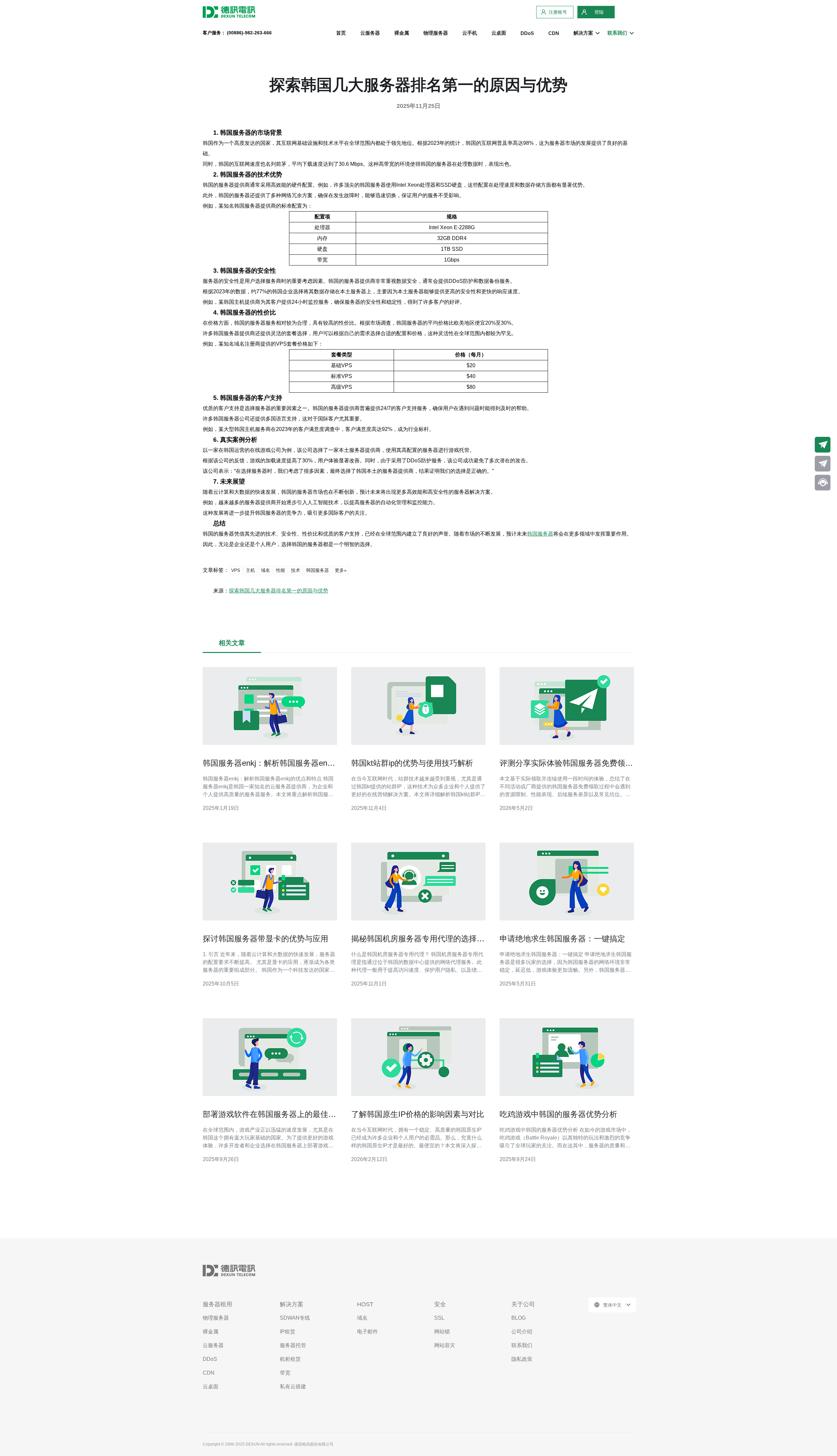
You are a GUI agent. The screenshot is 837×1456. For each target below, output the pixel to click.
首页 (341, 33)
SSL (439, 1318)
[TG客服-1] (822, 445)
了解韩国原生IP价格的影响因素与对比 (417, 1114)
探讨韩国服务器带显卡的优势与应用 (265, 938)
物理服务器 (435, 33)
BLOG (518, 1318)
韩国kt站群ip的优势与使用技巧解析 (412, 763)
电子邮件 (367, 1331)
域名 (265, 570)
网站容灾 (444, 1345)
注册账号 (558, 12)
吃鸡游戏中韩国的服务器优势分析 (558, 1114)
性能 (280, 570)
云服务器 (370, 33)
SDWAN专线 (295, 1318)
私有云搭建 (293, 1386)
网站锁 (442, 1331)
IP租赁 (287, 1331)
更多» (341, 570)
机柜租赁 (290, 1359)
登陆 (599, 12)
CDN (553, 33)
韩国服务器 (540, 534)
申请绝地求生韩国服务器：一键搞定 (562, 938)
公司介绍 (521, 1331)
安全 (440, 1304)
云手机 (469, 33)
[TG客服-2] (822, 463)
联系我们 (521, 1345)
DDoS (527, 33)
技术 (295, 570)
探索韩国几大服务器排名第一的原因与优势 (278, 590)
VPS (235, 570)
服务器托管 (293, 1345)
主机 (250, 570)
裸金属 (401, 33)
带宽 (285, 1373)
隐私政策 (521, 1359)
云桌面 (498, 33)
